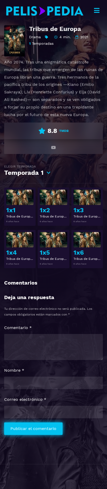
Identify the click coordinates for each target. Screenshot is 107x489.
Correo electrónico (25, 399)
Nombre (14, 370)
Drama (35, 37)
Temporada (24, 170)
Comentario (18, 327)
